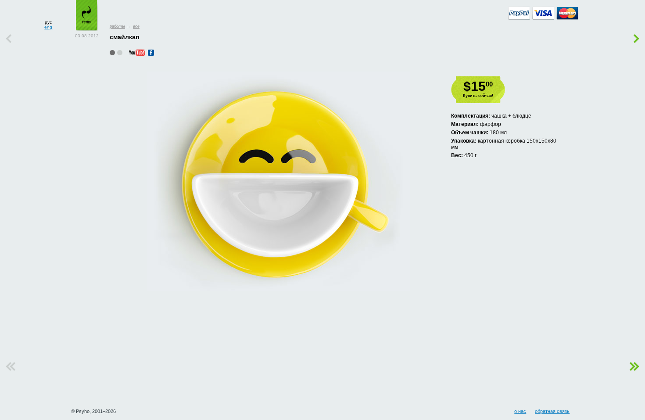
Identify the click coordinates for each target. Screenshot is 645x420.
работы (117, 26)
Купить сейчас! (478, 95)
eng (48, 27)
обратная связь (552, 411)
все (136, 26)
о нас (520, 411)
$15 (478, 86)
